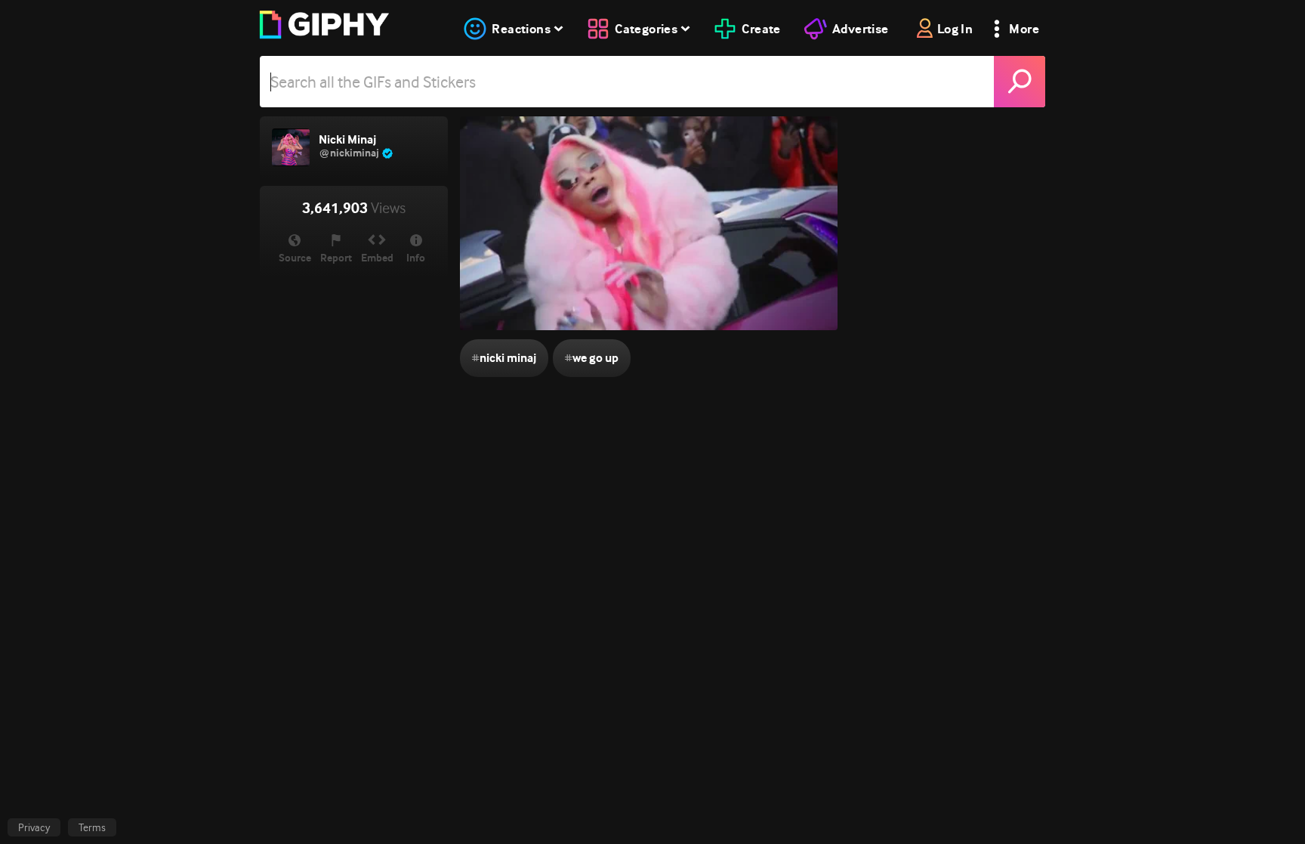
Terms (92, 827)
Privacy (34, 827)
